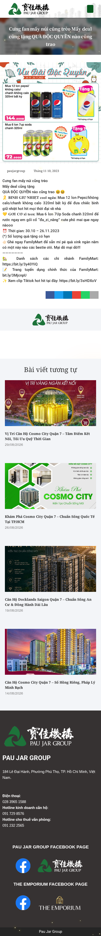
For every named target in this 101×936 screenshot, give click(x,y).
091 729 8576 (13, 813)
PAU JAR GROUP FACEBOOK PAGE (51, 846)
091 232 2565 (13, 825)
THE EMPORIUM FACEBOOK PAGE (50, 884)
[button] (90, 9)
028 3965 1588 (14, 802)
